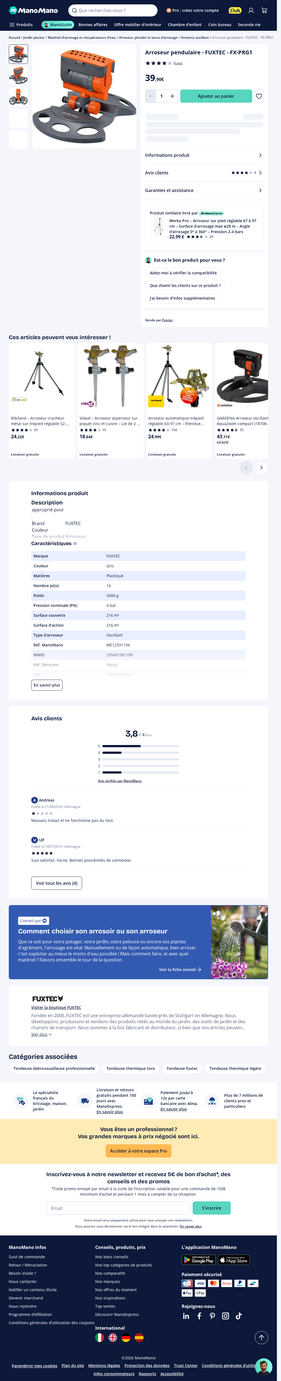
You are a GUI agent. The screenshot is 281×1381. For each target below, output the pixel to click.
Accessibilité (172, 1373)
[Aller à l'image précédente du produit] (43, 97)
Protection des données (147, 1365)
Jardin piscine (33, 37)
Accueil (14, 37)
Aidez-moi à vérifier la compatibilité (183, 272)
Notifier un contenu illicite (33, 1289)
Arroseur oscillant (195, 37)
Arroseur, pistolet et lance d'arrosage (148, 37)
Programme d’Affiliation (30, 1314)
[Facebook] (199, 1316)
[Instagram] (225, 1316)
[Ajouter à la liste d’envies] (259, 96)
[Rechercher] (74, 10)
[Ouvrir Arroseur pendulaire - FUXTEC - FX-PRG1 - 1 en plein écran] (84, 96)
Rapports (147, 1373)
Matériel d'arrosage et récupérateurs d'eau (82, 37)
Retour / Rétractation (28, 1265)
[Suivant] (261, 467)
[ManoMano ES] (139, 1337)
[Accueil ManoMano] (34, 10)
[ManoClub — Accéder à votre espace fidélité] (235, 10)
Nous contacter (23, 1281)
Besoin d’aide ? (22, 1273)
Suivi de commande (27, 1256)
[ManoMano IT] (99, 1337)
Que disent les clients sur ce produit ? (185, 285)
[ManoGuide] (263, 1367)
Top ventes (105, 1306)
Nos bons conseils (111, 1256)
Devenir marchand (26, 1298)
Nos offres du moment (116, 1289)
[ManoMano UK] (112, 1337)
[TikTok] (238, 1316)
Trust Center (186, 1365)
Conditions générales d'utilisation (233, 1365)
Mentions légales (104, 1365)
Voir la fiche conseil (177, 969)
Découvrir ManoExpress (117, 1314)
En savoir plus (191, 1226)
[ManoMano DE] (126, 1337)
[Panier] (264, 10)
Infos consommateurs (114, 1373)
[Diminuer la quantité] (150, 96)
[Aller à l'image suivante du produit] (125, 97)
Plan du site (73, 1365)
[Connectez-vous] (251, 10)
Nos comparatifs (110, 1273)
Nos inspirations (110, 1298)
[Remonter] (261, 1337)
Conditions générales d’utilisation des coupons (52, 1322)
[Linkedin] (186, 1316)
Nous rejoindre (22, 1306)
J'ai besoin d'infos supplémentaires (182, 298)
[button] (204, 224)
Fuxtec (167, 320)
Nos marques (107, 1281)
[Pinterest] (212, 1316)
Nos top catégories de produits (123, 1265)
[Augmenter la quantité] (172, 96)
